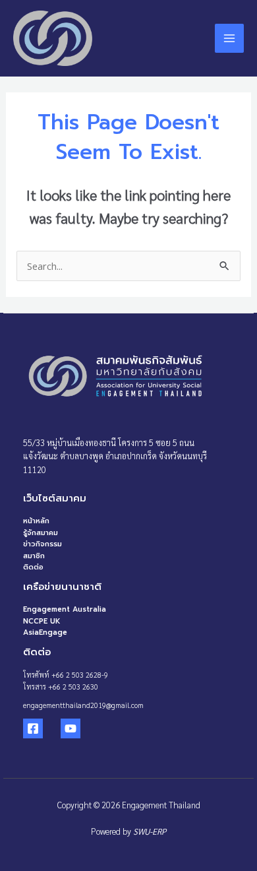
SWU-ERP (149, 831)
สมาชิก (34, 556)
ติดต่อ (33, 567)
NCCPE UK (42, 621)
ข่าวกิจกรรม (42, 544)
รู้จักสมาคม (40, 532)
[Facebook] (33, 728)
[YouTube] (70, 728)
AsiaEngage (45, 632)
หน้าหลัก (36, 521)
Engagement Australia (64, 609)
